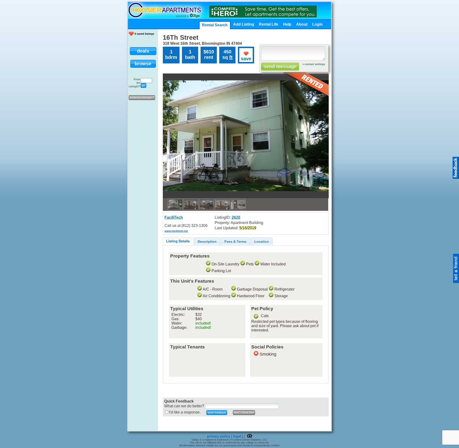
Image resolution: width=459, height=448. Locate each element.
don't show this (244, 412)
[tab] (178, 241)
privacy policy (218, 436)
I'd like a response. (185, 412)
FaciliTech (173, 217)
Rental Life (268, 24)
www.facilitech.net (176, 231)
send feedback (217, 412)
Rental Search (215, 25)
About (301, 24)
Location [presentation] (261, 241)
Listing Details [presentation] (178, 241)
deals (143, 51)
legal (237, 436)
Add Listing (243, 24)
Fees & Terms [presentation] (235, 241)
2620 (236, 217)
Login (317, 24)
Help (287, 24)
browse (143, 63)
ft (231, 57)
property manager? (142, 97)
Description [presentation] (207, 241)
